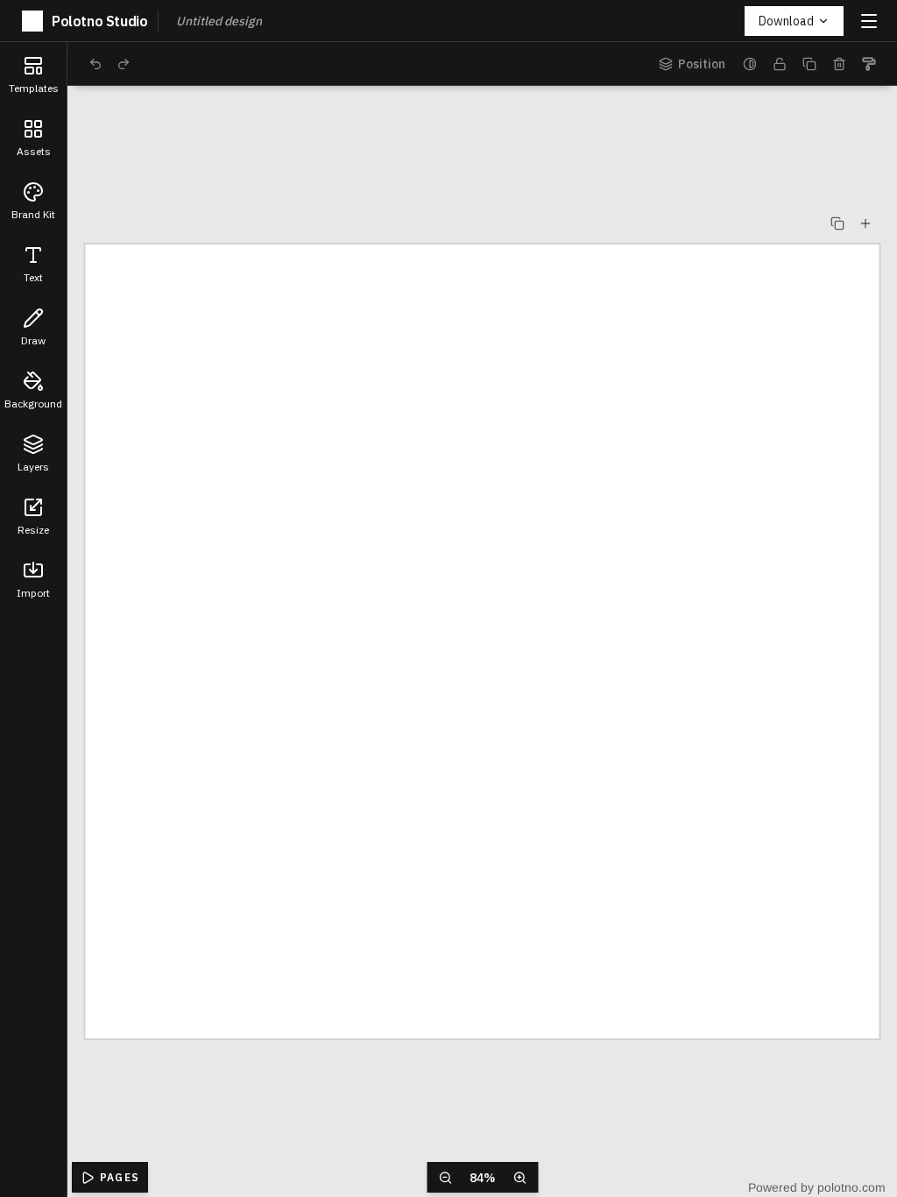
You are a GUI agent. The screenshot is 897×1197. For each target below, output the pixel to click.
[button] (33, 73)
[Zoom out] (445, 1178)
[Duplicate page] (837, 223)
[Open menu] (868, 21)
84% (482, 1178)
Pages (119, 1177)
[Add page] (865, 223)
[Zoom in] (519, 1178)
